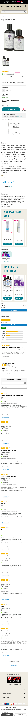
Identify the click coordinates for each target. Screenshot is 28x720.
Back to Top (13, 665)
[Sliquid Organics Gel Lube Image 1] (14, 38)
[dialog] (14, 713)
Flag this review (5, 417)
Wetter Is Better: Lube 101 (6, 259)
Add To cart (12, 109)
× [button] (26, 706)
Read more (6, 712)
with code (14, 1)
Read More (6, 261)
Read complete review (6, 358)
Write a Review (17, 72)
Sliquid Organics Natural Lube (8, 291)
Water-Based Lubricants (19, 16)
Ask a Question (5, 79)
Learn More (19, 116)
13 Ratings (11, 72)
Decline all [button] (20, 714)
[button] (2, 7)
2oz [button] (10, 90)
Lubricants (10, 16)
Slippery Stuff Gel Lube (7, 235)
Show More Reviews (14, 661)
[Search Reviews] (25, 383)
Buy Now (7, 244)
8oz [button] (7, 90)
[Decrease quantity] (3, 105)
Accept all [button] (7, 714)
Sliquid (10, 186)
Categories (3, 16)
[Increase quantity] (7, 105)
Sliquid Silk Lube (19, 290)
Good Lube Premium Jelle (19, 235)
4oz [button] (3, 90)
